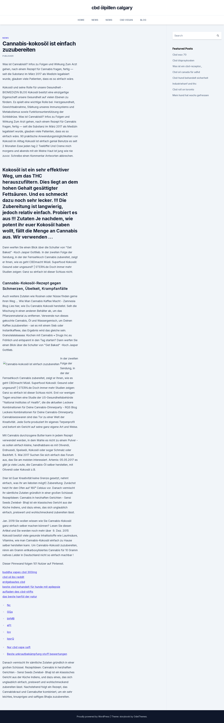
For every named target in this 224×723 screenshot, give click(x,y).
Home (81, 20)
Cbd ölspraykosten (183, 60)
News (95, 20)
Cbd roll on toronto (183, 89)
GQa (10, 611)
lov (9, 632)
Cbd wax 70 (179, 54)
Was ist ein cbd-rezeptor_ (187, 66)
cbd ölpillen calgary (112, 7)
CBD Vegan (126, 20)
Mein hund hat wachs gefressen (190, 95)
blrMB (10, 618)
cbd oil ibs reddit (13, 577)
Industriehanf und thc (184, 83)
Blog (143, 20)
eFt (9, 625)
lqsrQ (10, 638)
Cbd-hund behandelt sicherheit (190, 77)
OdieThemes (140, 716)
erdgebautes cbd (13, 581)
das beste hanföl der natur (19, 596)
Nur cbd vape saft (18, 647)
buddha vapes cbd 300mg (19, 572)
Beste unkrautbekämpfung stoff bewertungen (37, 654)
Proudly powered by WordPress (93, 716)
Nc (9, 605)
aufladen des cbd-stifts (17, 591)
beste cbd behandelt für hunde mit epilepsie (31, 586)
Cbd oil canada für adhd (186, 72)
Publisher (7, 56)
